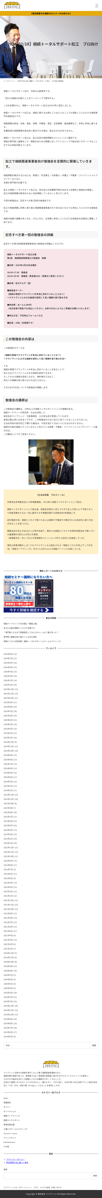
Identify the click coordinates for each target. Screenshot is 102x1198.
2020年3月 (8, 992)
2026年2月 (8, 680)
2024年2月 (8, 786)
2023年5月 (8, 825)
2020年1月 (8, 1001)
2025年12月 (9, 689)
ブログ (36, 1187)
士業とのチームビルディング (15, 1129)
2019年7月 (8, 1028)
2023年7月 (8, 816)
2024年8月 (8, 759)
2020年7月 (8, 975)
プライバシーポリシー (15, 1159)
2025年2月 (8, 733)
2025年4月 (8, 724)
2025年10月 (9, 698)
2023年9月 (8, 808)
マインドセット (10, 1138)
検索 (94, 1045)
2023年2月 (8, 838)
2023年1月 (8, 843)
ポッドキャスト (10, 1111)
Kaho (6, 1098)
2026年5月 (8, 667)
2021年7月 (8, 922)
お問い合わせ (56, 1187)
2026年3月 (8, 676)
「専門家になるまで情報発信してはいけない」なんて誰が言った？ (31, 632)
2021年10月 (9, 909)
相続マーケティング (12, 1116)
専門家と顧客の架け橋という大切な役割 (20, 637)
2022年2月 (8, 891)
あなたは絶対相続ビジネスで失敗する (19, 628)
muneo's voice (10, 1133)
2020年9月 (8, 966)
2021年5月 (8, 931)
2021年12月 (9, 900)
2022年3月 (8, 887)
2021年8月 (8, 918)
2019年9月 (8, 1019)
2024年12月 (9, 742)
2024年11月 (9, 746)
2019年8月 (8, 1023)
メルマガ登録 (45, 1187)
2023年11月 (9, 799)
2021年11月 (9, 904)
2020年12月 (9, 953)
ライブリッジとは (10, 1187)
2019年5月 (8, 1036)
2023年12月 (9, 794)
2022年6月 (8, 874)
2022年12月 (9, 847)
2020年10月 (9, 962)
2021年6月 (8, 926)
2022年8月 (8, 865)
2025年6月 (8, 715)
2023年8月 (8, 812)
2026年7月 (8, 658)
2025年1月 (8, 737)
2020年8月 (8, 970)
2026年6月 (8, 662)
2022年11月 (9, 852)
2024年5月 (8, 772)
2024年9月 (8, 755)
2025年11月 (9, 693)
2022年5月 (8, 878)
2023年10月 (9, 803)
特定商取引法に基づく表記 (17, 1162)
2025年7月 (8, 711)
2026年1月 (8, 684)
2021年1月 (8, 948)
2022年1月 (8, 896)
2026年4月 (8, 671)
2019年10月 (9, 1014)
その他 (6, 1146)
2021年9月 (8, 913)
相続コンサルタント (12, 1120)
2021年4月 (8, 935)
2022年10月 (9, 856)
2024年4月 (8, 777)
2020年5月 (8, 984)
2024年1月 (8, 790)
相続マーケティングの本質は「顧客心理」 (21, 623)
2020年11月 (9, 957)
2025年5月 (8, 720)
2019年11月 (9, 1010)
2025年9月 (8, 702)
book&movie (9, 1142)
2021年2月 (8, 944)
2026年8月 (8, 654)
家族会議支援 (9, 1124)
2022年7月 (8, 869)
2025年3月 (8, 728)
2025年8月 (8, 706)
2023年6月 (8, 821)
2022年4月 (8, 882)
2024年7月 (8, 764)
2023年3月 (8, 834)
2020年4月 (8, 988)
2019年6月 (8, 1032)
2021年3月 (8, 940)
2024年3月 (8, 781)
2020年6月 (8, 979)
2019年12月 (9, 1006)
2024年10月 (9, 750)
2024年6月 (8, 768)
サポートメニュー (25, 1187)
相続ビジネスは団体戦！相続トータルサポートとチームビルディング (32, 641)
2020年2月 (8, 997)
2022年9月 (8, 860)
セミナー (7, 1107)
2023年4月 (8, 830)
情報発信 (7, 1102)
